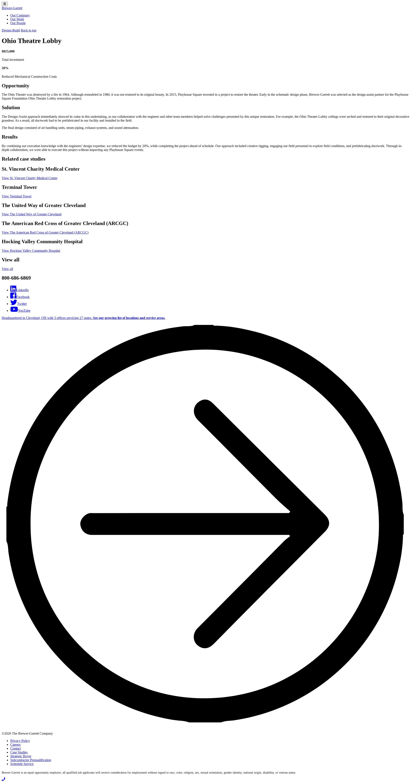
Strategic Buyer (20, 756)
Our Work (17, 19)
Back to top (28, 30)
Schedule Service (22, 764)
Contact (15, 748)
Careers (15, 744)
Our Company (20, 15)
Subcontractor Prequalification (30, 760)
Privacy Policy (20, 741)
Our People (18, 23)
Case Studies (19, 752)
